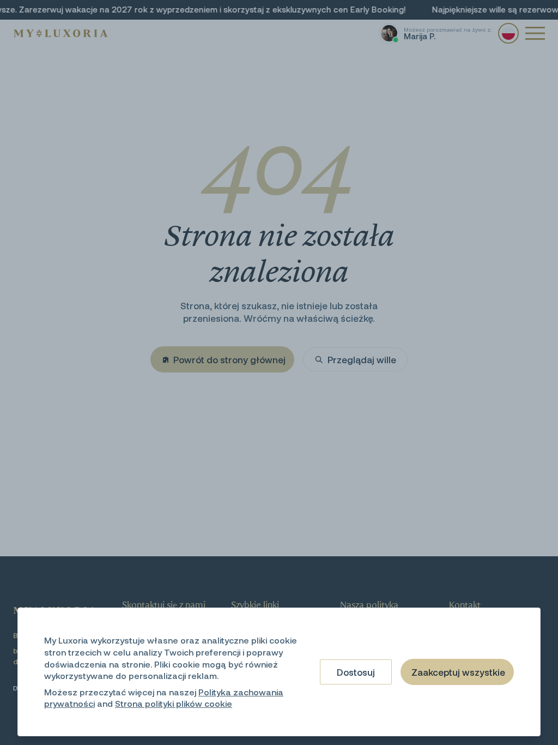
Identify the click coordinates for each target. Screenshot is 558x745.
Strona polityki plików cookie (173, 703)
